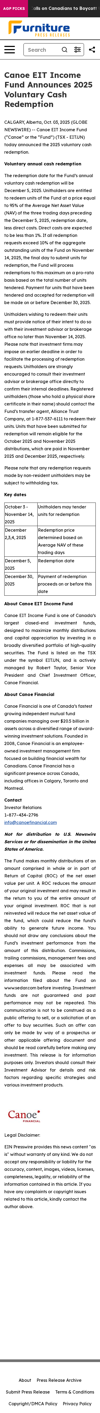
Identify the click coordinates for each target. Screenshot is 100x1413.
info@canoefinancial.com (30, 822)
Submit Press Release (28, 1392)
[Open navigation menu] (9, 49)
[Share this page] (92, 49)
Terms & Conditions (74, 1392)
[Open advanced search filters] (77, 49)
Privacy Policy (77, 1403)
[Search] (64, 49)
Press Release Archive (59, 1380)
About (25, 1380)
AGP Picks (14, 8)
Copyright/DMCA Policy (33, 1403)
